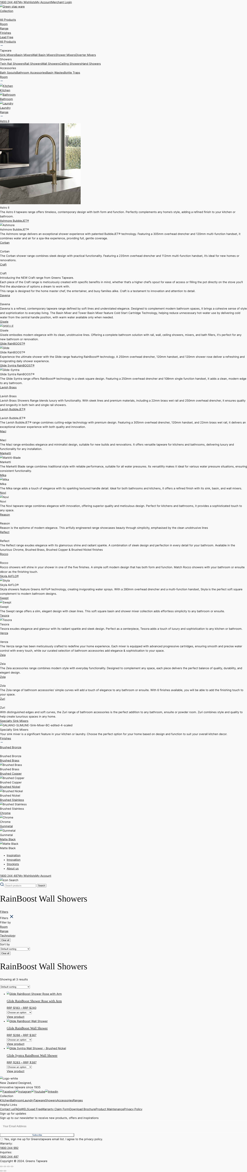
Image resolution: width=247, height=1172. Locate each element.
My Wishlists (27, 2)
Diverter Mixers (85, 55)
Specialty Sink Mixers (14, 721)
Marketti (5, 453)
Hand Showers (91, 63)
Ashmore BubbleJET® (14, 220)
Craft (3, 264)
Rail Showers (33, 63)
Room (4, 24)
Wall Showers (51, 63)
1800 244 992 (9, 1148)
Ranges (78, 1100)
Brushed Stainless (12, 800)
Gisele (4, 321)
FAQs (17, 1109)
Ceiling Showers (70, 63)
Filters (4, 912)
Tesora (4, 615)
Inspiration (13, 855)
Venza (4, 633)
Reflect (4, 532)
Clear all (5, 940)
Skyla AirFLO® (9, 576)
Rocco (4, 554)
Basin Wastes (55, 72)
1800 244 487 (9, 2)
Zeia (3, 655)
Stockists (13, 864)
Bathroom (16, 1100)
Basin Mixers (23, 55)
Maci (3, 431)
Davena (5, 295)
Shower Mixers (65, 55)
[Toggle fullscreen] (5, 1166)
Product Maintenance (110, 1109)
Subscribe (37, 1135)
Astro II (4, 121)
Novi (3, 492)
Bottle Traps (72, 72)
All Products (8, 19)
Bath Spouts (8, 72)
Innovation (13, 859)
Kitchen (5, 1100)
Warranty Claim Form (55, 1109)
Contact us (7, 1109)
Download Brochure (82, 1109)
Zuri (2, 699)
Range (4, 28)
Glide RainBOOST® (12, 343)
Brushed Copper (11, 773)
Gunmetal (6, 826)
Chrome (5, 813)
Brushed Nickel (10, 786)
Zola (3, 677)
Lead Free (6, 37)
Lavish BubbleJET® (12, 409)
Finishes (5, 33)
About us (13, 868)
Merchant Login (61, 2)
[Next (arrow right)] (5, 1170)
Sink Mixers (7, 55)
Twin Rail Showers (12, 63)
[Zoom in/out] (1, 1166)
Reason (5, 514)
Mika (3, 475)
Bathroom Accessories (31, 72)
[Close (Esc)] (12, 1166)
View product (15, 1016)
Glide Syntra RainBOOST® (17, 365)
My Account (43, 2)
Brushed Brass (9, 760)
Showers (51, 1100)
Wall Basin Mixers (43, 55)
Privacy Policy (133, 1109)
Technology (7, 935)
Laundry (28, 1100)
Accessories (65, 1100)
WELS (25, 1109)
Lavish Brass (8, 387)
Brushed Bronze (10, 747)
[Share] (8, 1166)
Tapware (39, 1100)
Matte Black (8, 839)
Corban (5, 242)
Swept (4, 598)
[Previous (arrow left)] (1, 1170)
